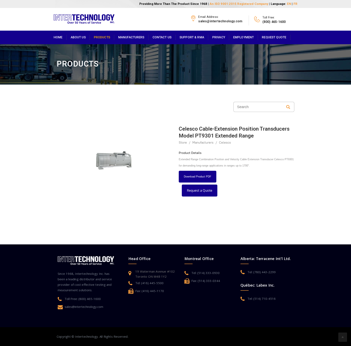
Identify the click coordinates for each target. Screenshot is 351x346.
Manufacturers (131, 37)
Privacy (218, 37)
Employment (243, 37)
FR (295, 4)
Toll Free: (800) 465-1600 (83, 299)
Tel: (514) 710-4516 (261, 299)
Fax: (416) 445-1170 (149, 291)
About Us (78, 37)
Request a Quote (199, 190)
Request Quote (274, 37)
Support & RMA (192, 37)
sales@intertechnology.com (84, 307)
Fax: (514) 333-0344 (205, 281)
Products (102, 37)
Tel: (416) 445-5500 (149, 283)
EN (289, 4)
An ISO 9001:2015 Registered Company (239, 4)
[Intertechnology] (84, 18)
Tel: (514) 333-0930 (205, 273)
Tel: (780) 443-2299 (261, 272)
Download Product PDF (197, 176)
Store (183, 142)
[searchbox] (257, 107)
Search (288, 107)
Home (58, 37)
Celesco (225, 142)
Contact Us (162, 37)
